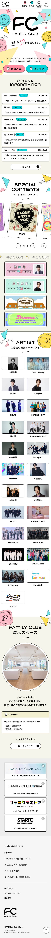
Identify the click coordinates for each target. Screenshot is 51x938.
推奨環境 (7, 898)
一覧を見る (25, 166)
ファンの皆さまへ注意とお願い (17, 877)
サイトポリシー (10, 888)
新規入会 (24, 6)
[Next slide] (32, 245)
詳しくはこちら (25, 746)
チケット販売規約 (11, 871)
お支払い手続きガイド (13, 846)
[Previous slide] (18, 245)
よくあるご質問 (39, 6)
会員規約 (8, 852)
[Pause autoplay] (43, 245)
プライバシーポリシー (12, 893)
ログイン (32, 6)
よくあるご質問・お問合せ (15, 864)
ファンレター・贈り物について (17, 858)
